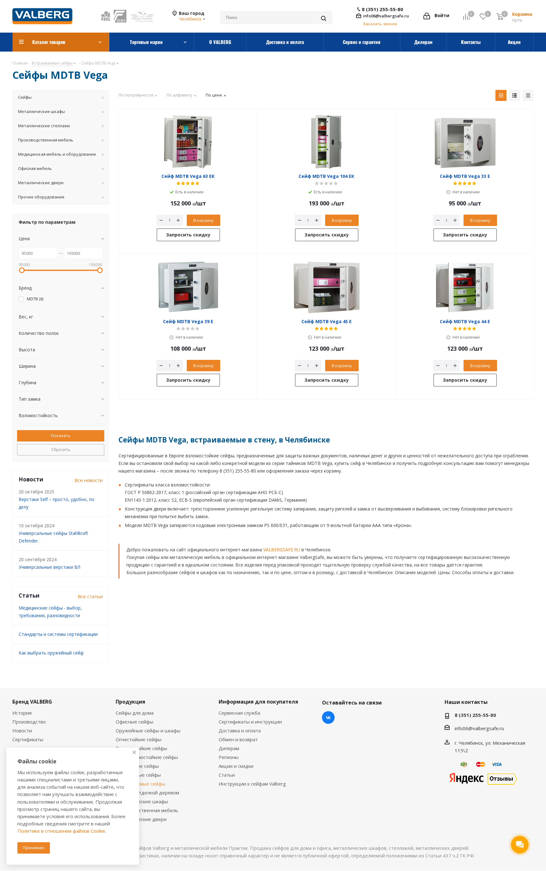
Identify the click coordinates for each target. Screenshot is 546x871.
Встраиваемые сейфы (140, 783)
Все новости (89, 480)
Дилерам (229, 748)
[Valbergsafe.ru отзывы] (483, 778)
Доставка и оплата (240, 730)
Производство (29, 721)
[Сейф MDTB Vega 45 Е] (326, 287)
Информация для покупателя (258, 701)
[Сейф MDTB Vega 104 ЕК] (326, 142)
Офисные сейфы (134, 721)
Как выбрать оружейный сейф (51, 653)
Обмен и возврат (238, 739)
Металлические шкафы (142, 801)
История (22, 713)
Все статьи (90, 596)
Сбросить (60, 449)
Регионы (229, 757)
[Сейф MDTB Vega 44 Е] (465, 287)
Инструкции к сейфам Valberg (252, 783)
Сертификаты (27, 739)
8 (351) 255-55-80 (382, 9)
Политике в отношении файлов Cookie (61, 831)
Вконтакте (328, 717)
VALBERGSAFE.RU (281, 550)
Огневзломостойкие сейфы (147, 757)
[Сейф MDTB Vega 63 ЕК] (188, 142)
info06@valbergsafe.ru (386, 16)
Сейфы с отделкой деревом (147, 792)
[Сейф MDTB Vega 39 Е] (188, 287)
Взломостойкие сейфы (141, 748)
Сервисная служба (239, 713)
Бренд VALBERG (32, 701)
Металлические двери (141, 819)
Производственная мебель (147, 810)
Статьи (227, 775)
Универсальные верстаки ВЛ (49, 567)
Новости (22, 730)
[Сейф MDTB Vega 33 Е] (465, 142)
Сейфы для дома (135, 713)
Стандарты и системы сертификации (58, 634)
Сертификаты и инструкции (250, 721)
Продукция (130, 701)
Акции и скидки (236, 766)
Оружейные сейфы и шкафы (148, 730)
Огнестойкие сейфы (138, 739)
